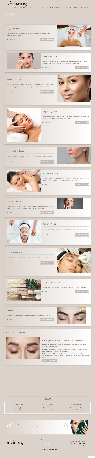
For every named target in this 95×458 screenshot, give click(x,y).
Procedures (31, 7)
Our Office (22, 7)
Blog (56, 449)
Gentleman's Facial (47, 406)
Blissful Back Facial (47, 404)
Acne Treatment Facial (18, 406)
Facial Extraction (47, 408)
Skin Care (49, 7)
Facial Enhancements (76, 404)
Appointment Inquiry (71, 7)
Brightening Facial (18, 410)
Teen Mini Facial (47, 410)
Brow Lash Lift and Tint (76, 408)
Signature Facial (19, 404)
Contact (51, 449)
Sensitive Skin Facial (76, 410)
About (46, 449)
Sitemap (60, 452)
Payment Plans (59, 7)
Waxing (76, 406)
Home (15, 7)
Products (40, 7)
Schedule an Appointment (47, 39)
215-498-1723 (84, 7)
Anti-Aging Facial (18, 408)
